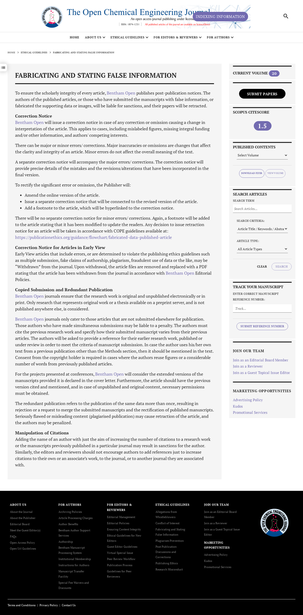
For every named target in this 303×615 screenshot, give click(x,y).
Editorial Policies (118, 523)
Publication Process (119, 565)
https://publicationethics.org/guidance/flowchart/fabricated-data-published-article (93, 237)
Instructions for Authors (73, 565)
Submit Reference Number (262, 326)
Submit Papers (262, 93)
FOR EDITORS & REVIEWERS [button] (176, 37)
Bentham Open (121, 93)
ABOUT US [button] (93, 37)
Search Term (243, 200)
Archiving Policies (70, 512)
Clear (262, 266)
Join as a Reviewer (248, 366)
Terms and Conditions (22, 605)
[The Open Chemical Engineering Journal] (274, 522)
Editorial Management (121, 517)
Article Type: (248, 241)
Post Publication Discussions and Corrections (166, 552)
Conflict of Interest (167, 523)
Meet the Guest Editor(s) (25, 530)
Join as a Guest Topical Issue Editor (261, 372)
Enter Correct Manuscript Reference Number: (256, 296)
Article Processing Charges (75, 518)
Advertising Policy (248, 399)
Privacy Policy (49, 605)
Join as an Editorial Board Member (260, 360)
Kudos (238, 406)
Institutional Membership (74, 559)
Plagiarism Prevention (170, 540)
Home (74, 37)
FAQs (13, 536)
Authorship (65, 541)
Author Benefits (68, 524)
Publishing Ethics (167, 563)
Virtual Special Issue (120, 553)
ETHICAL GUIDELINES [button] (128, 37)
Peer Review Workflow (121, 559)
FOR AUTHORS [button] (218, 37)
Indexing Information (220, 16)
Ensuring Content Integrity (124, 529)
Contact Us (69, 605)
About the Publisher (23, 518)
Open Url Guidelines (23, 548)
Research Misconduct (169, 569)
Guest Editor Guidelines (122, 546)
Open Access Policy (22, 542)
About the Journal (21, 512)
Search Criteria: (251, 221)
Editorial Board (20, 524)
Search (282, 266)
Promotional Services (250, 412)
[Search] (286, 16)
